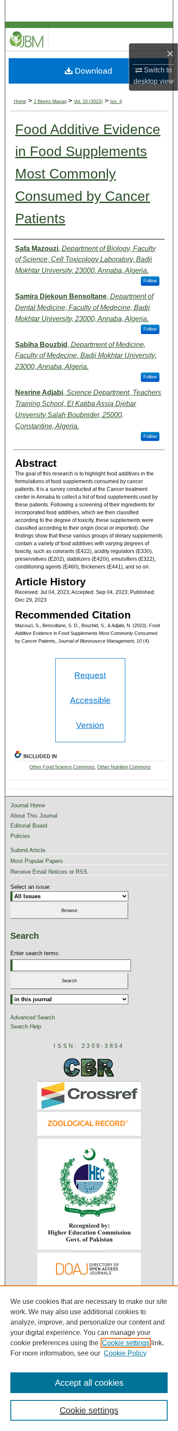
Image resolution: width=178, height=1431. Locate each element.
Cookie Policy (125, 1353)
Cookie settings (125, 1343)
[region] (89, 1358)
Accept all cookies (89, 1382)
